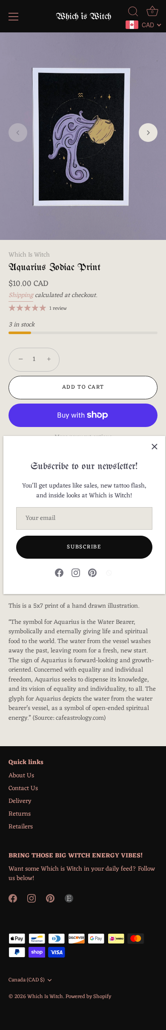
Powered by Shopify (88, 996)
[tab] (83, 632)
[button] (18, 132)
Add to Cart (83, 387)
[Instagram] (76, 573)
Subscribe (84, 547)
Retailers (21, 827)
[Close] (154, 446)
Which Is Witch (29, 255)
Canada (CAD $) (27, 980)
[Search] (133, 12)
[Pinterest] (92, 573)
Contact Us (23, 788)
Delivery (20, 801)
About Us (21, 776)
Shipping (21, 295)
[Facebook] (59, 573)
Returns (20, 814)
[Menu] (13, 16)
